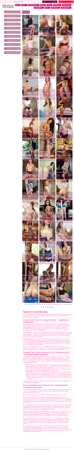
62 (49, 307)
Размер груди (66, 5)
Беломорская (52, 116)
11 (40, 304)
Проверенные (54, 7)
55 (66, 304)
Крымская (53, 75)
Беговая (70, 95)
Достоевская (52, 136)
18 (54, 304)
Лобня (37, 75)
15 (48, 304)
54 (64, 304)
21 (60, 304)
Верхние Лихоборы (68, 198)
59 (43, 307)
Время (42, 5)
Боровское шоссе (68, 239)
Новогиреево (69, 75)
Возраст (23, 5)
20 (58, 304)
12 (42, 304)
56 (68, 304)
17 (52, 304)
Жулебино (36, 301)
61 (47, 307)
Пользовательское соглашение (43, 449)
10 (38, 304)
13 (44, 304)
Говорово (36, 95)
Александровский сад (33, 178)
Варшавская (69, 281)
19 (56, 304)
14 (46, 304)
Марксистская (69, 219)
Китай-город (52, 301)
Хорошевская (52, 198)
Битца (54, 34)
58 (41, 307)
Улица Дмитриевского (33, 260)
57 (70, 304)
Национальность (33, 5)
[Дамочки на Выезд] (8, 6)
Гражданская (69, 34)
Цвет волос (56, 5)
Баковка (70, 54)
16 (50, 304)
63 (52, 307)
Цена (17, 5)
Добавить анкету (19, 1)
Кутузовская (52, 219)
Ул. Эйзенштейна (68, 157)
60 (45, 307)
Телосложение (38, 7)
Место (46, 7)
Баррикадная (69, 260)
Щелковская (69, 136)
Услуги (48, 5)
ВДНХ (37, 136)
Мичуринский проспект (50, 54)
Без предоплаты (65, 7)
